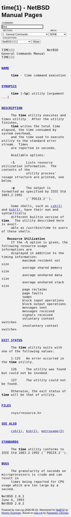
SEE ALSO (9, 423)
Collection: (10, 38)
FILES (6, 405)
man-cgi (38, 513)
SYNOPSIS (9, 86)
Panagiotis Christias (58, 513)
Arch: (55, 30)
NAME (5, 68)
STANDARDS (10, 442)
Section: (8, 30)
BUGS (5, 463)
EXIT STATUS (12, 340)
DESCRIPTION (12, 108)
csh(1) (56, 206)
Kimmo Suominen (11, 513)
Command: (9, 23)
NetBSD (60, 509)
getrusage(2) (52, 431)
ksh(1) (14, 209)
